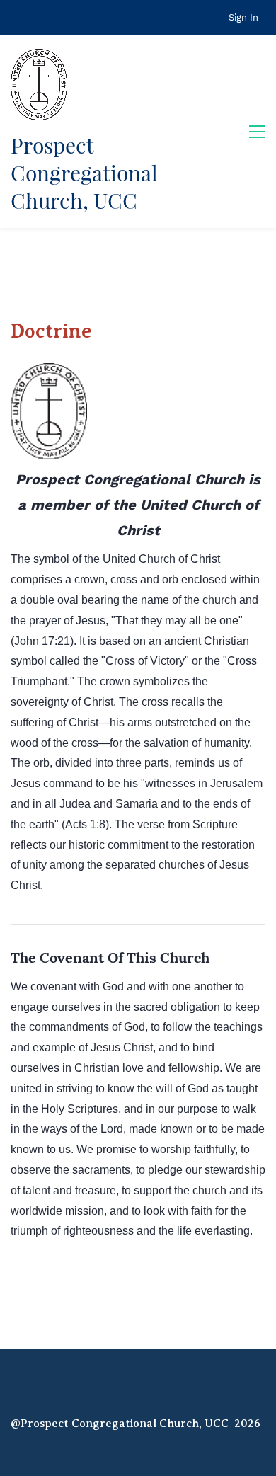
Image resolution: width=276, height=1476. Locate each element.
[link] (49, 372)
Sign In (243, 17)
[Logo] (39, 84)
